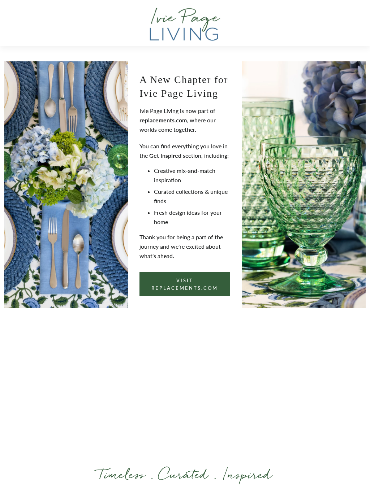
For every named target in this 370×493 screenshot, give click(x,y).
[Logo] (185, 24)
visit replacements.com (184, 284)
